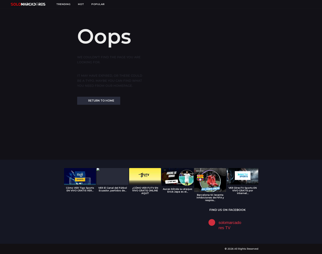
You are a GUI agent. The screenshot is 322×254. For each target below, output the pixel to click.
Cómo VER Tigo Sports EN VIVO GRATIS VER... (80, 189)
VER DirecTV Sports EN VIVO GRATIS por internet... (243, 190)
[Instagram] (72, 248)
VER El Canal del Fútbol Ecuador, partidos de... (112, 189)
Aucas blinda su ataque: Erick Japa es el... (177, 190)
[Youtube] (78, 248)
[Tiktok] (85, 248)
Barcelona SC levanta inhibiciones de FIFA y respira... (210, 197)
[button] (5, 4)
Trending (63, 4)
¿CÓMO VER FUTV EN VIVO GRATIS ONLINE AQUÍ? (145, 190)
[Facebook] (65, 248)
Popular (98, 4)
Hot (81, 4)
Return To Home (101, 100)
